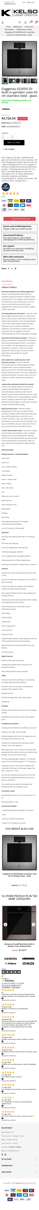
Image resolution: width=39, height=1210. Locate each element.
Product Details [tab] (9, 287)
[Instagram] (5, 1155)
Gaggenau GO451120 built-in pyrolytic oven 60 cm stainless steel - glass (20, 875)
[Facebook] (2, 1155)
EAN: (4, 127)
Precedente (6, 987)
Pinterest (15, 269)
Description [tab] (7, 281)
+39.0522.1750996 (14, 1147)
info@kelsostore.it (9, 4)
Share (8, 269)
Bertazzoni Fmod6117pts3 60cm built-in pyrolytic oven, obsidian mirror (19, 945)
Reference (6, 123)
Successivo (16, 987)
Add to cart (14, 142)
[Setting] (25, 22)
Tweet (12, 269)
